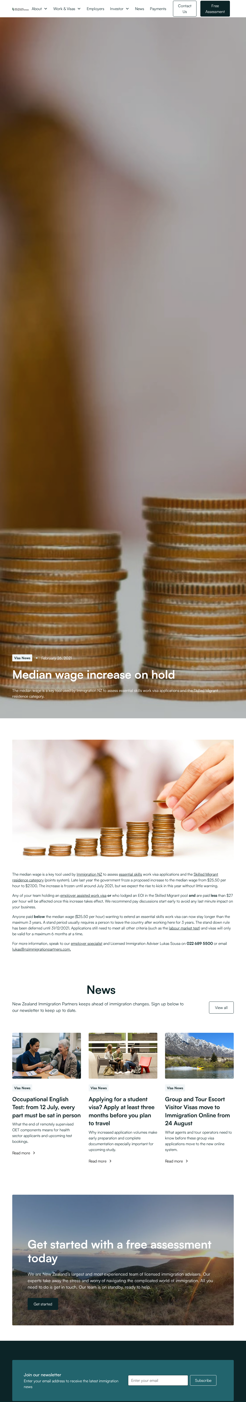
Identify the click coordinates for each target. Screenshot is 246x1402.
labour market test (184, 928)
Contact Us (184, 8)
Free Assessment (215, 8)
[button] (39, 8)
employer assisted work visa (83, 895)
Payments (158, 8)
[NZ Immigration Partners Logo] (20, 9)
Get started (43, 1304)
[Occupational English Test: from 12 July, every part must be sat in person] (46, 1056)
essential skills (130, 874)
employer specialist (86, 943)
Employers (95, 8)
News (139, 8)
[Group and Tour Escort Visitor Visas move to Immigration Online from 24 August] (199, 1056)
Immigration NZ (89, 874)
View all (221, 1007)
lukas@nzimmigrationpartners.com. (41, 949)
